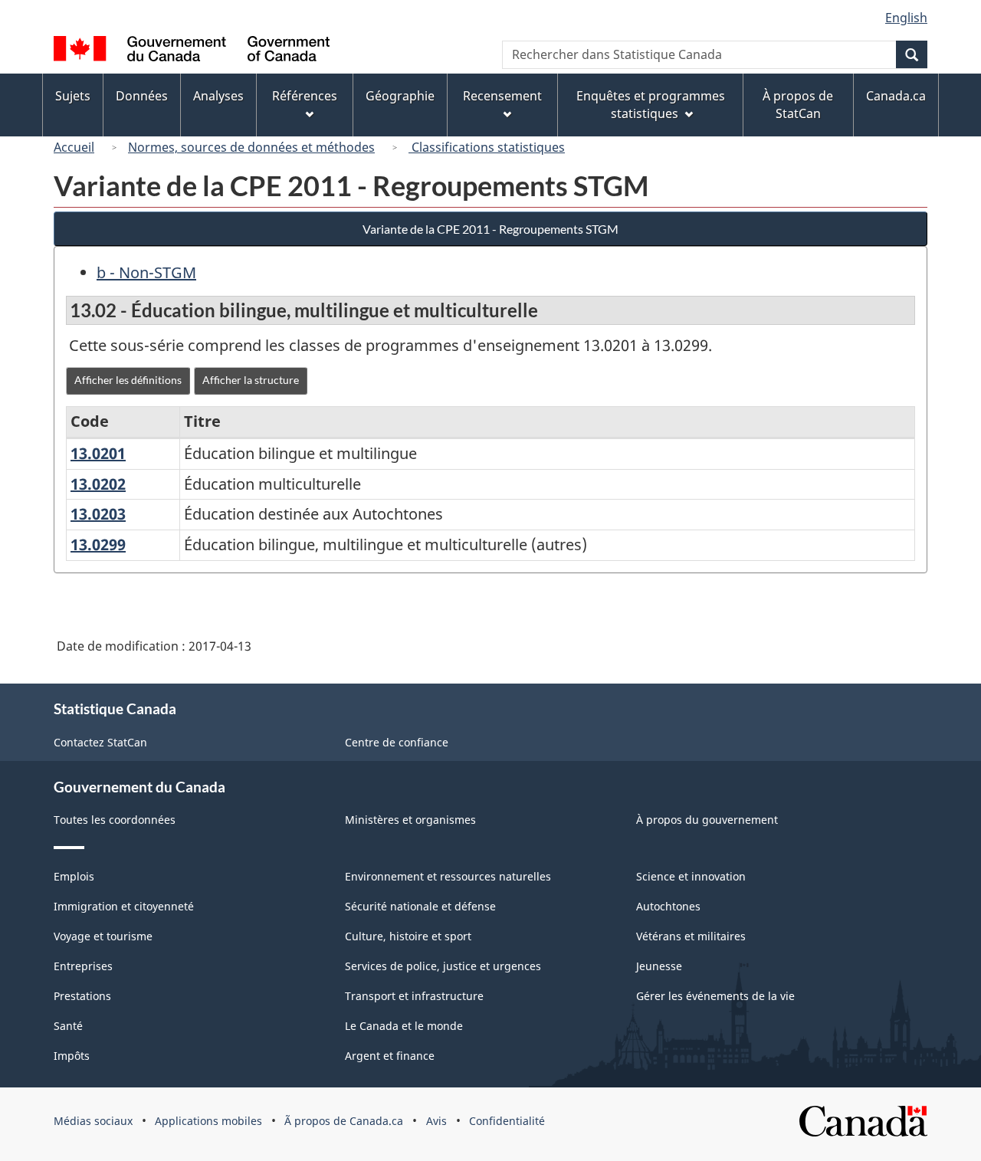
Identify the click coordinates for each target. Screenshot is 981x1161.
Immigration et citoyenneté (124, 906)
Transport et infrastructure (414, 996)
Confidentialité (507, 1120)
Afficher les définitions (128, 379)
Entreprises (83, 966)
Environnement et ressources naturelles (448, 876)
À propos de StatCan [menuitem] (798, 104)
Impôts (72, 1055)
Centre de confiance (396, 742)
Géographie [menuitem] (400, 95)
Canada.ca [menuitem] (896, 95)
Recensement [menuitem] (502, 95)
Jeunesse (659, 966)
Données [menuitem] (142, 95)
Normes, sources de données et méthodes (251, 147)
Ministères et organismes (410, 819)
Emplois (74, 876)
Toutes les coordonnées (115, 819)
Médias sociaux (93, 1120)
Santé (68, 1025)
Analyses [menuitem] (218, 95)
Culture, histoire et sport (408, 936)
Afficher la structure (250, 379)
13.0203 (98, 513)
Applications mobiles (208, 1120)
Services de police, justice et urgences (443, 966)
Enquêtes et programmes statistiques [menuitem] (650, 104)
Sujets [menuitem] (72, 95)
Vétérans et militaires (691, 936)
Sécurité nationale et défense (420, 906)
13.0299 (98, 544)
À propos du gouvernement (707, 819)
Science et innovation (691, 876)
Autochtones (668, 906)
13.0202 (98, 484)
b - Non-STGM (146, 272)
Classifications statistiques (486, 147)
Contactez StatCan (100, 742)
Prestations (82, 996)
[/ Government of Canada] (192, 51)
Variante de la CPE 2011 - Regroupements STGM (490, 228)
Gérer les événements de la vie (715, 996)
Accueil (74, 147)
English (906, 17)
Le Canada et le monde (404, 1025)
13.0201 (98, 453)
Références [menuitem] (304, 95)
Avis (436, 1120)
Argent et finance (390, 1055)
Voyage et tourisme (103, 936)
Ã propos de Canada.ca (343, 1120)
